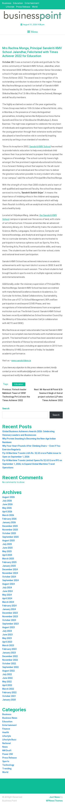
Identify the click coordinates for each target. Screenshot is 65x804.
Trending (6, 768)
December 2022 (10, 656)
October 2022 (9, 663)
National (6, 743)
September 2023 (10, 624)
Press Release (23, 7)
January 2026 (9, 522)
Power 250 (7, 754)
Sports (5, 761)
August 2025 (8, 540)
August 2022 (8, 671)
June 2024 (7, 591)
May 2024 (7, 595)
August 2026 (8, 497)
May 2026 (7, 508)
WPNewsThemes (54, 800)
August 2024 (8, 584)
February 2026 (9, 519)
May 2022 (7, 681)
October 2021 (9, 696)
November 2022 (10, 660)
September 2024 (10, 580)
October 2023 (9, 620)
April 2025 (7, 555)
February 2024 (9, 605)
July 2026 (7, 501)
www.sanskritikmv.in (21, 360)
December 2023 (10, 613)
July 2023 (7, 631)
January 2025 (9, 566)
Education (18, 3)
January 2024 (9, 609)
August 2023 (8, 627)
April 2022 (7, 685)
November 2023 (10, 616)
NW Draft (6, 750)
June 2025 (7, 548)
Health (5, 732)
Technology (8, 765)
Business (6, 3)
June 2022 (7, 678)
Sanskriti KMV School (40, 146)
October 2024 (9, 576)
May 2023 (7, 638)
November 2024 (10, 573)
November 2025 (10, 529)
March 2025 (8, 558)
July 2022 (7, 674)
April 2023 (7, 642)
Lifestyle (10, 7)
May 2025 (7, 551)
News (5, 747)
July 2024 (7, 587)
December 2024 (10, 569)
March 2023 (8, 645)
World (34, 7)
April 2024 (7, 598)
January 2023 (9, 652)
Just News (54, 797)
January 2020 (9, 699)
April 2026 (7, 511)
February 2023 (9, 649)
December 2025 (10, 526)
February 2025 (9, 562)
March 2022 (8, 689)
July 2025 (7, 544)
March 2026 (8, 515)
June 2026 (7, 504)
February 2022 (9, 692)
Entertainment (32, 3)
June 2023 (7, 634)
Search (5, 408)
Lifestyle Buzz (9, 739)
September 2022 (10, 667)
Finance (6, 729)
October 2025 (9, 533)
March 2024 (8, 602)
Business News (9, 718)
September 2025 (10, 537)
